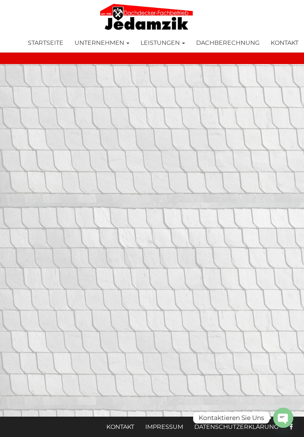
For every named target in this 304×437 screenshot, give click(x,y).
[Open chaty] (283, 418)
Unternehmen (100, 42)
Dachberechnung (228, 42)
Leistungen (161, 42)
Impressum (164, 426)
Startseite (45, 42)
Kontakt (284, 42)
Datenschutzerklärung (236, 426)
